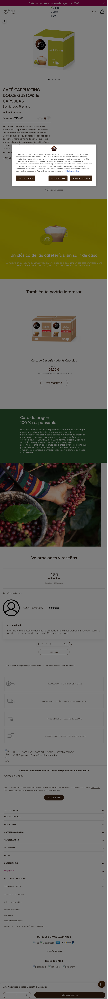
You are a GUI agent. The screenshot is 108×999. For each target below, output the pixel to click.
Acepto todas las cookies (81, 178)
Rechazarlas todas (58, 178)
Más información (72, 171)
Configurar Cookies (25, 178)
